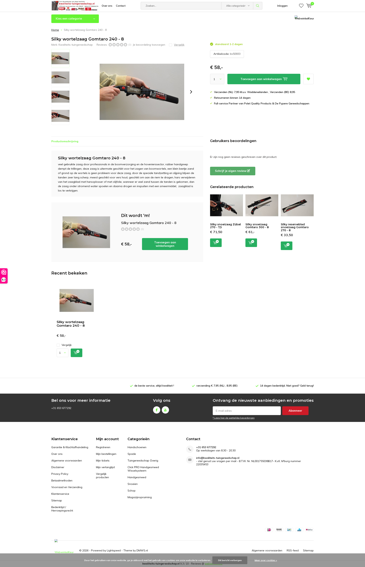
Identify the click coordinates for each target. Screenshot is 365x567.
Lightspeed (114, 550)
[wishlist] (301, 5)
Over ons (107, 5)
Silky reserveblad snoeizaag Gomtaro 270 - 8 (295, 227)
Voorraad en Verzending (66, 487)
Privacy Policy (59, 474)
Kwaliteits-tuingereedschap (76, 44)
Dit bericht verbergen (230, 560)
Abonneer (295, 410)
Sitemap (56, 500)
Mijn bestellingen (106, 454)
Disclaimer (57, 467)
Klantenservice (60, 494)
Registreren (103, 447)
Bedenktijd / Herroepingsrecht (62, 508)
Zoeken (257, 6)
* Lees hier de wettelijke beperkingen (234, 417)
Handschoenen (137, 447)
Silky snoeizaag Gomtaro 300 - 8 (257, 226)
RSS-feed (293, 550)
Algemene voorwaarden (66, 460)
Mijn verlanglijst (105, 467)
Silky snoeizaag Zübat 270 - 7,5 (225, 226)
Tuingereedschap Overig (143, 460)
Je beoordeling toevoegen (149, 44)
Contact (120, 5)
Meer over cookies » (266, 560)
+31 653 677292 (206, 447)
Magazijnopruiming (140, 497)
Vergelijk (67, 344)
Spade (132, 454)
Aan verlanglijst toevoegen (308, 79)
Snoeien (133, 484)
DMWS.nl (142, 550)
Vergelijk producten (102, 475)
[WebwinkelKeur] (64, 550)
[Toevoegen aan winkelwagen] (76, 353)
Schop (132, 490)
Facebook (156, 410)
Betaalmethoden (61, 480)
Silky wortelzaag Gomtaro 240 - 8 (71, 323)
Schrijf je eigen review (231, 171)
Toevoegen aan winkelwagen (165, 244)
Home (55, 30)
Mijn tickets (103, 460)
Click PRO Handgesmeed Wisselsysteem (143, 468)
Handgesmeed (137, 477)
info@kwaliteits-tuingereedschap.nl (217, 458)
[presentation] (191, 91)
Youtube (165, 410)
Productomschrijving (64, 141)
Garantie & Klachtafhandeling (69, 447)
